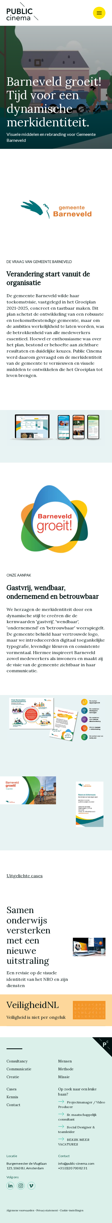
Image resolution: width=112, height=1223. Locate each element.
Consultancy (17, 1061)
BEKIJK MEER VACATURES (73, 1142)
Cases (12, 1089)
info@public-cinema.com (76, 1163)
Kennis (12, 1097)
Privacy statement (47, 1210)
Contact (13, 1105)
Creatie (13, 1077)
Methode (65, 1069)
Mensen (65, 1061)
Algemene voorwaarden (20, 1210)
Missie (64, 1077)
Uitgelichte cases (25, 875)
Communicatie (19, 1069)
